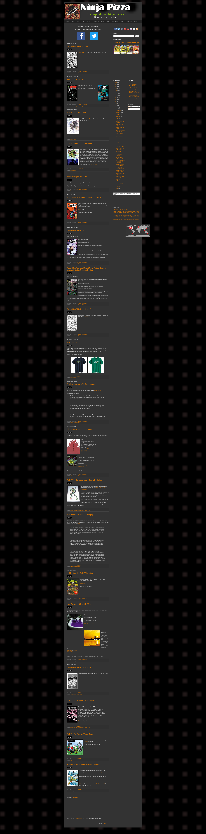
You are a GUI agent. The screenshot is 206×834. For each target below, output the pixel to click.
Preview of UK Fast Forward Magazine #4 (83, 764)
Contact (73, 21)
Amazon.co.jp (83, 448)
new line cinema (122, 215)
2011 (116, 101)
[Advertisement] (126, 67)
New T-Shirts (72, 342)
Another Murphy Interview (77, 177)
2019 (116, 86)
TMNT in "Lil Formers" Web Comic (80, 734)
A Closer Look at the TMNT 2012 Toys (133, 88)
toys (123, 211)
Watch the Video (84, 450)
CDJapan (89, 448)
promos (118, 219)
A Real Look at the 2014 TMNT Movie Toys (134, 96)
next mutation (124, 218)
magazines (137, 219)
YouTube (126, 214)
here (79, 523)
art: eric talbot (73, 139)
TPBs (83, 304)
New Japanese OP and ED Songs (80, 604)
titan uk (75, 791)
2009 (116, 105)
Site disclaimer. (79, 818)
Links (83, 21)
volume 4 (122, 219)
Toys (108, 21)
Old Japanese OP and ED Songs (79, 429)
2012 (116, 99)
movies (86, 510)
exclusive (115, 219)
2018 (116, 88)
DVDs (138, 214)
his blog (91, 118)
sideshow (128, 215)
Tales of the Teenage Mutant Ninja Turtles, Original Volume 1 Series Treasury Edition (86, 269)
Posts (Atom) (75, 797)
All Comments (132, 109)
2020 (116, 84)
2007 (116, 108)
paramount (130, 212)
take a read (102, 185)
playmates (119, 212)
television (78, 475)
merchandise (73, 377)
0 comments (84, 71)
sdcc (138, 212)
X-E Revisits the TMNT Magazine (80, 573)
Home (67, 21)
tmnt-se (129, 218)
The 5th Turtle (81, 52)
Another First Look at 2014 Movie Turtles (133, 99)
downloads (133, 216)
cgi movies (72, 510)
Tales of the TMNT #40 (75, 230)
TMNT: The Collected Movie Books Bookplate (84, 480)
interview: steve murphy (75, 190)
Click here (80, 720)
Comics (89, 21)
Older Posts (105, 795)
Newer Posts (70, 795)
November (118, 112)
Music (122, 21)
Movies (103, 21)
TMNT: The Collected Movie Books (80, 701)
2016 (116, 92)
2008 (116, 107)
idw (120, 209)
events (124, 212)
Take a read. (82, 583)
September (118, 116)
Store (135, 21)
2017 (116, 90)
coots (132, 218)
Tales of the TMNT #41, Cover (78, 46)
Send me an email (100, 784)
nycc (135, 218)
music (74, 475)
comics (71, 72)
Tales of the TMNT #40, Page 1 (79, 667)
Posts (130, 106)
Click (79, 209)
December (118, 110)
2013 (116, 97)
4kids (71, 475)
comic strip (126, 219)
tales (81, 72)
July (117, 120)
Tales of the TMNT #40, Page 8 (79, 309)
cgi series (130, 209)
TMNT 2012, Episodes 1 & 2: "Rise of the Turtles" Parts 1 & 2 (134, 84)
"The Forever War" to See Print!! (79, 144)
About (78, 21)
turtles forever (127, 216)
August (117, 118)
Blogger (105, 823)
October (118, 114)
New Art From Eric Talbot (76, 113)
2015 (116, 93)
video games (131, 214)
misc (71, 599)
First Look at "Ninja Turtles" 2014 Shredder (134, 92)
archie (71, 170)
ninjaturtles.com (131, 219)
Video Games (115, 21)
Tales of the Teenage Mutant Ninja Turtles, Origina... (120, 145)
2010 (116, 103)
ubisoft (114, 218)
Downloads (129, 21)
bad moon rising (73, 106)
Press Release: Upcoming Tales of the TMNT (84, 197)
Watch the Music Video (85, 451)
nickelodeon (127, 211)
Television (96, 21)
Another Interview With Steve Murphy (81, 384)
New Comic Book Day (75, 79)
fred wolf (119, 218)
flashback (115, 215)
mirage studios (77, 72)
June (117, 188)
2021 (116, 82)
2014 (116, 95)
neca (114, 216)
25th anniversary (120, 216)
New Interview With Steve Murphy (80, 515)
